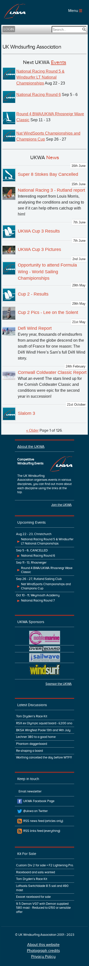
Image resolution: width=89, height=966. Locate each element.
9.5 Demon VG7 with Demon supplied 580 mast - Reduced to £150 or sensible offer (43, 908)
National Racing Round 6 (38, 94)
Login (9, 29)
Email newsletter (30, 791)
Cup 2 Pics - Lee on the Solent (48, 312)
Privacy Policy (43, 956)
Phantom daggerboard (31, 744)
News (52, 157)
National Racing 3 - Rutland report (51, 190)
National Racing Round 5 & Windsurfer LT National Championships (40, 77)
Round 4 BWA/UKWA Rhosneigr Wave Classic (46, 570)
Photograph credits (43, 950)
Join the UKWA (61, 505)
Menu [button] (73, 10)
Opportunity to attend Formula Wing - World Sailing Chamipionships (47, 272)
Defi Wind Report (35, 328)
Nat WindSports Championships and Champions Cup (46, 586)
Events (58, 62)
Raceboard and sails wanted (35, 872)
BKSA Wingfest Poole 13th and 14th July (43, 730)
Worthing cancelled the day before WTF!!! (44, 757)
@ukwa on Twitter (35, 811)
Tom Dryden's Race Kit (31, 716)
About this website (43, 944)
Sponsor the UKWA (58, 684)
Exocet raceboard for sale (33, 897)
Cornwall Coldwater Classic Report (52, 372)
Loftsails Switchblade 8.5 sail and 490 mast (42, 888)
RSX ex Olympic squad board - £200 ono (44, 723)
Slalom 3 (26, 413)
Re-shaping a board (29, 751)
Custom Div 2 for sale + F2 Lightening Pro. (45, 865)
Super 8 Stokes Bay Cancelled (48, 174)
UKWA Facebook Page (38, 801)
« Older (32, 430)
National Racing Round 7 (38, 600)
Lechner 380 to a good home (36, 737)
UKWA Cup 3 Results (39, 231)
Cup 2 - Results (33, 294)
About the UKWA (30, 446)
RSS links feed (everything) (41, 831)
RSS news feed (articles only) (43, 821)
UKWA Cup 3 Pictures (39, 249)
